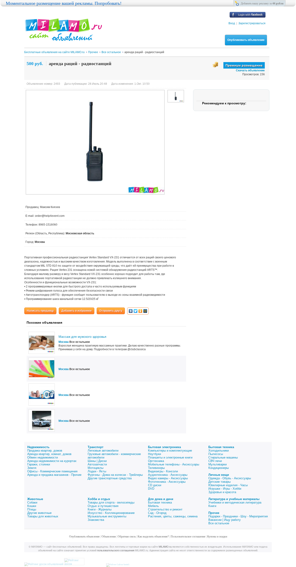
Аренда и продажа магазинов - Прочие (54, 475)
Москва (64, 342)
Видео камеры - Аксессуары (168, 478)
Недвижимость (38, 447)
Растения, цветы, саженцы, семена (172, 516)
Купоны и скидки (217, 536)
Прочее (213, 513)
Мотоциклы (95, 468)
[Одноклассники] (140, 311)
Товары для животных (42, 516)
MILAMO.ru (165, 546)
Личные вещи (218, 475)
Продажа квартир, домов (44, 450)
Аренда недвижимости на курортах (52, 461)
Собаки (32, 502)
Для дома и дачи (160, 499)
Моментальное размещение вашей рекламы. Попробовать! (64, 3)
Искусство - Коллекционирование (111, 513)
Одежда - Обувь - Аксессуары (229, 478)
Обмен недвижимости (42, 457)
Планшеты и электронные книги (170, 457)
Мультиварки (217, 464)
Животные (35, 499)
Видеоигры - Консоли (163, 471)
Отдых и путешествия (103, 506)
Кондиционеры (218, 468)
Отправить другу (110, 310)
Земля (31, 468)
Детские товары (219, 481)
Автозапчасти (97, 464)
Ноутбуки (154, 454)
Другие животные (39, 513)
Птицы (31, 509)
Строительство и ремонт (165, 509)
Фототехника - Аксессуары (166, 481)
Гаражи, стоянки (38, 464)
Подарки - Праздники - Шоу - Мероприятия (238, 516)
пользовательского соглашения (115, 550)
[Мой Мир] (145, 311)
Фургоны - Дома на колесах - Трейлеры (115, 475)
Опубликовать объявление (246, 40)
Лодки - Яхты (97, 471)
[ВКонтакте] (130, 311)
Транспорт (95, 447)
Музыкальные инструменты (107, 516)
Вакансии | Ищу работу (224, 520)
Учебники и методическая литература (234, 502)
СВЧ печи (215, 461)
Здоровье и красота (222, 492)
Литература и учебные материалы (233, 499)
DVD (151, 488)
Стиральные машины (223, 457)
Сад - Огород (157, 513)
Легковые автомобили (103, 450)
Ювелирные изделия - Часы (228, 485)
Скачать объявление (250, 70)
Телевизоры (156, 468)
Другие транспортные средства (110, 478)
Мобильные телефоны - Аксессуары (173, 464)
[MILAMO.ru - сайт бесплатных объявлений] (63, 38)
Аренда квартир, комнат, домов (49, 454)
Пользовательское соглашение (188, 536)
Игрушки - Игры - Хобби (224, 488)
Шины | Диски (97, 461)
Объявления (109, 536)
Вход (231, 23)
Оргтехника (156, 461)
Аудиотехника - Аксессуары (167, 475)
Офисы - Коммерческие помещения (52, 471)
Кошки (31, 506)
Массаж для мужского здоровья (82, 336)
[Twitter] (135, 311)
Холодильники (218, 450)
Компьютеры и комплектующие (170, 450)
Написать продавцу (40, 310)
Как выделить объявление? (153, 536)
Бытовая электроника (164, 447)
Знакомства (96, 520)
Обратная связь (127, 536)
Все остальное (218, 523)
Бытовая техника (221, 447)
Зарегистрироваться (251, 23)
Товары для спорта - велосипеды (111, 502)
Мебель (153, 506)
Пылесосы (215, 454)
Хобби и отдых (99, 499)
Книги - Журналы (99, 509)
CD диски (154, 485)
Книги (212, 506)
